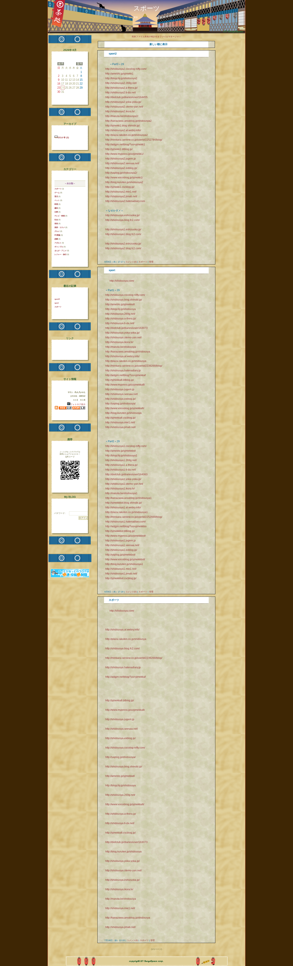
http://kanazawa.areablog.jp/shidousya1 (128, 498)
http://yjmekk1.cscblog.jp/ (119, 186)
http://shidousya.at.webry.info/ (122, 356)
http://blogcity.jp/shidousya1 (121, 455)
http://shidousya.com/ (122, 280)
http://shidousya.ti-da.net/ (119, 323)
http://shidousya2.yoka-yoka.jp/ (123, 101)
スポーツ (143, 262)
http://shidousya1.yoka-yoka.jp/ (123, 479)
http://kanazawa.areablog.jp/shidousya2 (128, 120)
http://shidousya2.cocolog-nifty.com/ (125, 68)
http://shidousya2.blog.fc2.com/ (123, 248)
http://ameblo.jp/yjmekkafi (120, 304)
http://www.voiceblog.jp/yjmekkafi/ (124, 408)
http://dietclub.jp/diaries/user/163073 (126, 328)
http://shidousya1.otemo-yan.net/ (124, 483)
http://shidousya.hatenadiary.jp (123, 370)
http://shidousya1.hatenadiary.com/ (125, 521)
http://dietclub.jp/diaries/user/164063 (126, 474)
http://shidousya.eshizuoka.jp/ (122, 215)
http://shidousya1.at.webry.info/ (123, 507)
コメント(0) (131, 262)
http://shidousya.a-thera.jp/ (120, 318)
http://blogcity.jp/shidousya (120, 309)
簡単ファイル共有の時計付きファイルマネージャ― (156, 36)
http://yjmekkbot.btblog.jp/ (120, 531)
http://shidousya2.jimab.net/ (121, 196)
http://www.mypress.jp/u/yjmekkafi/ (125, 384)
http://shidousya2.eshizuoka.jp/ (123, 243)
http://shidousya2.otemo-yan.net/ (124, 106)
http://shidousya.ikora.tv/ (119, 342)
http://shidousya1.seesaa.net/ (122, 545)
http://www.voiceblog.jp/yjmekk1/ (124, 177)
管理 (151, 262)
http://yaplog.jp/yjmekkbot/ (120, 554)
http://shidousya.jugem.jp (119, 389)
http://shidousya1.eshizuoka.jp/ (123, 229)
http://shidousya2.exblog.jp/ (121, 168)
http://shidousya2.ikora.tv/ (120, 111)
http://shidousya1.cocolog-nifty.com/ (125, 446)
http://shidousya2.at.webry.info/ (123, 130)
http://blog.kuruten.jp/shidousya (123, 413)
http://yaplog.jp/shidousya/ (120, 403)
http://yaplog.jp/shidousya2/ (121, 172)
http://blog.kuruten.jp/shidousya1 (124, 564)
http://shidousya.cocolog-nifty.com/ (125, 294)
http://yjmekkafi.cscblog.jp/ (120, 417)
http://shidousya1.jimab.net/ (121, 573)
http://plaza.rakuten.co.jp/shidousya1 (126, 512)
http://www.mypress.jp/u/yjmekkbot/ (125, 535)
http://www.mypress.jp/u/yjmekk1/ (124, 153)
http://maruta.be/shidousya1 (121, 493)
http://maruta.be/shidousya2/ (121, 116)
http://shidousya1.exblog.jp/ (121, 549)
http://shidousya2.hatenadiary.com (125, 201)
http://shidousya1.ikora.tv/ (120, 488)
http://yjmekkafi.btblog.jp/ (119, 379)
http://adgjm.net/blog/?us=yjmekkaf (125, 375)
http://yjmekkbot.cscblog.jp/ (120, 578)
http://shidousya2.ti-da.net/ (120, 92)
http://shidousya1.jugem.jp (120, 540)
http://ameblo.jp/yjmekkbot (120, 450)
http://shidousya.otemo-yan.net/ (123, 337)
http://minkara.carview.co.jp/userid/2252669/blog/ (133, 516)
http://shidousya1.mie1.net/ (120, 568)
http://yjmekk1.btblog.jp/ (119, 149)
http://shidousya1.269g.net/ (121, 460)
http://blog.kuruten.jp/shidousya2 (124, 182)
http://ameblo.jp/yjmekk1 (119, 73)
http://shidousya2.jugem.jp (120, 158)
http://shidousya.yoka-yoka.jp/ (122, 332)
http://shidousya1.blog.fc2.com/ (123, 234)
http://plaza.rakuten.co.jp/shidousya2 (126, 135)
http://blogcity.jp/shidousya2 (121, 78)
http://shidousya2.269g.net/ (121, 83)
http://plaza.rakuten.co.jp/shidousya (125, 361)
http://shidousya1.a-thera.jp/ (121, 464)
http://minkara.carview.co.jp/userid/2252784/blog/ (133, 139)
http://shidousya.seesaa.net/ (121, 394)
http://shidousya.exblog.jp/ (120, 398)
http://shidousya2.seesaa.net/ (122, 163)
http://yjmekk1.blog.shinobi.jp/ (122, 125)
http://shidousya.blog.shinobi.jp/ (123, 299)
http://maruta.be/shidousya (120, 346)
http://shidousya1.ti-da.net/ (120, 469)
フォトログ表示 (77, 404)
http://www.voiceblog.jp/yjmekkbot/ (125, 559)
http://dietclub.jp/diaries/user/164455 (126, 97)
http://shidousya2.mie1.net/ (120, 191)
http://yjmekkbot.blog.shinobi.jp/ (123, 502)
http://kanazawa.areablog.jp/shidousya (127, 351)
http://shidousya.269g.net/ (120, 313)
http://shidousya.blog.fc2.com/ (122, 220)
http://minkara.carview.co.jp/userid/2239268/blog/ (133, 365)
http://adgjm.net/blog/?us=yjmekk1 (125, 144)
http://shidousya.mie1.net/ (120, 422)
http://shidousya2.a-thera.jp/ (121, 87)
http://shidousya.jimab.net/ (120, 427)
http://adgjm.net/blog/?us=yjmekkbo (125, 526)
